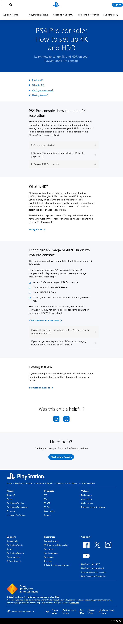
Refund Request (14, 561)
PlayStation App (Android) (92, 568)
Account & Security (63, 14)
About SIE (11, 495)
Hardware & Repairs (44, 483)
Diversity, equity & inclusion (93, 507)
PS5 (45, 495)
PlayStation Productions (17, 507)
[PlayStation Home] (56, 4)
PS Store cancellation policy (56, 545)
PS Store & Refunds (88, 14)
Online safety (87, 503)
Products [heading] (49, 490)
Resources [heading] (49, 536)
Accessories (49, 511)
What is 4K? (38, 85)
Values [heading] (85, 490)
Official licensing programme (57, 565)
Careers (10, 499)
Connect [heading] (85, 536)
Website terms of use (69, 611)
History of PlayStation (16, 515)
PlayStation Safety (15, 545)
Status (9, 549)
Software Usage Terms (107, 611)
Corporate (11, 511)
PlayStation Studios (15, 503)
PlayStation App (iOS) (90, 564)
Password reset (13, 557)
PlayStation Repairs (15, 553)
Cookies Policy (91, 611)
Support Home (10, 14)
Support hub (12, 541)
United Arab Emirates (21, 611)
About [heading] (10, 490)
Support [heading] (11, 536)
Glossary (48, 561)
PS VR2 (47, 503)
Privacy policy (55, 611)
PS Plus (47, 507)
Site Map (82, 611)
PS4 (45, 499)
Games (47, 515)
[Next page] (117, 15)
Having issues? (40, 95)
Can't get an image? (42, 90)
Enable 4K (37, 80)
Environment (86, 495)
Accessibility (86, 499)
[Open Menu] (3, 5)
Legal (47, 611)
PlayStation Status (38, 14)
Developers (49, 557)
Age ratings (49, 549)
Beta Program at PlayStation (93, 576)
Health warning (50, 553)
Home (9, 483)
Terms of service (51, 541)
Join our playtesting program (93, 572)
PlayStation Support (24, 483)
